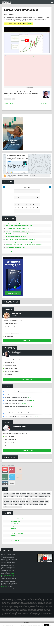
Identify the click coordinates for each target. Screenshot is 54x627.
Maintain (29, 498)
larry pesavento (7, 98)
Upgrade (41, 504)
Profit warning (35, 501)
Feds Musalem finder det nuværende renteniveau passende (19, 225)
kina (16, 498)
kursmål (20, 498)
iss (49, 496)
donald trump (6, 496)
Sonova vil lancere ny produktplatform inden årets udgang (19, 242)
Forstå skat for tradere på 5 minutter (13, 403)
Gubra (36, 496)
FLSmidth (31, 496)
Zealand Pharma (17, 506)
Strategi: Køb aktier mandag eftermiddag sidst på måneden (18, 413)
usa (45, 504)
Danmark (44, 493)
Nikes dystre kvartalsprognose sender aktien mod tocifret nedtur (20, 239)
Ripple (21, 614)
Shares (10, 504)
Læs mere (32, 391)
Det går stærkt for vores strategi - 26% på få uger (16, 397)
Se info (30, 23)
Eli (17, 496)
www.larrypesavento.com (9, 95)
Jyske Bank (11, 498)
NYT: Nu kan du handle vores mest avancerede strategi (17, 400)
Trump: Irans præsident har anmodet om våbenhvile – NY (18, 231)
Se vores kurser (27, 340)
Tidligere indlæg (9, 103)
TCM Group (26, 504)
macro (24, 498)
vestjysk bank (6, 506)
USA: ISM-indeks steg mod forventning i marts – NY (17, 228)
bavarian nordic (34, 493)
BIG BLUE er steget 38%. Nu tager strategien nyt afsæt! (17, 391)
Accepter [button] (46, 625)
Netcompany (6, 501)
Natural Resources (41, 498)
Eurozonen (26, 496)
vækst (12, 506)
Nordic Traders (4, 586)
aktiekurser (12, 493)
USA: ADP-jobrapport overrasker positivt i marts (16, 236)
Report (46, 501)
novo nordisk (16, 501)
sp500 (13, 98)
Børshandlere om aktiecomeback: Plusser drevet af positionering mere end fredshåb (25, 244)
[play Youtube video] (27, 40)
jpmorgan (5, 498)
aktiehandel (6, 493)
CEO (39, 493)
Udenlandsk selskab (34, 504)
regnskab (42, 501)
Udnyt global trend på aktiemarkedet (13, 409)
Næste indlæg (44, 103)
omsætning (22, 501)
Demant (48, 493)
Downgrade (13, 496)
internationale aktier (43, 496)
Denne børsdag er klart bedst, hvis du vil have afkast (16, 394)
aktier (28, 493)
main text (34, 498)
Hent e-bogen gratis (27, 379)
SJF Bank (15, 504)
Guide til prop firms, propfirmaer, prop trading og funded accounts (19, 416)
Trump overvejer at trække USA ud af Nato (15, 247)
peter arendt (28, 501)
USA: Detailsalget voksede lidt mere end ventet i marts (18, 233)
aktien (17, 493)
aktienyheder (23, 493)
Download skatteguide (27, 450)
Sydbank (20, 504)
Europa (20, 496)
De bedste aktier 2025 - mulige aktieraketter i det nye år (17, 406)
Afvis (50, 625)
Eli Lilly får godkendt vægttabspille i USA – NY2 (16, 223)
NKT (11, 501)
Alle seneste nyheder (8, 252)
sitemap (42, 614)
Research (5, 504)
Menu (51, 2)
